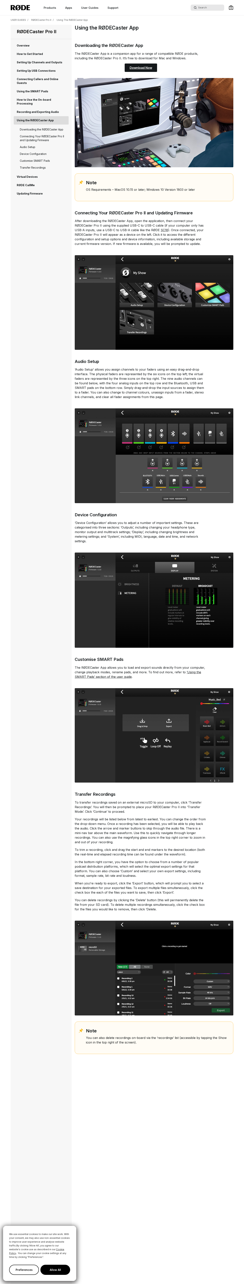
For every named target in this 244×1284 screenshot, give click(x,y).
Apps (68, 7)
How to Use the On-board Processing (34, 101)
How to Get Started (30, 54)
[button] (231, 7)
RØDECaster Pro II (41, 20)
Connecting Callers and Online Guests (37, 80)
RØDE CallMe (26, 185)
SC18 (164, 230)
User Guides (89, 7)
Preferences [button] (24, 1269)
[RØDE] (20, 7)
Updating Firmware (30, 193)
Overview (23, 45)
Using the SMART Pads (32, 91)
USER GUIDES (18, 20)
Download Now (141, 68)
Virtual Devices (27, 176)
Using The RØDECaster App (72, 20)
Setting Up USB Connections (36, 70)
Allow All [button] (55, 1269)
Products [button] (50, 7)
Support (113, 7)
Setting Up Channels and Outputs (39, 62)
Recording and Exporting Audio (38, 111)
